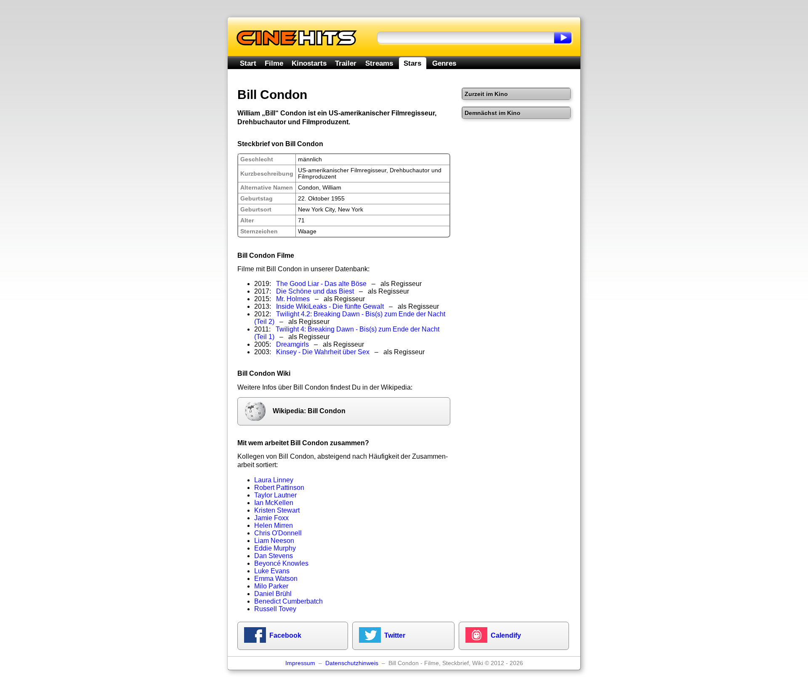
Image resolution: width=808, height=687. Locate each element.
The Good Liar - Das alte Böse (321, 283)
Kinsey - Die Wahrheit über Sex (322, 352)
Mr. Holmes (293, 298)
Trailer (345, 63)
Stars (412, 63)
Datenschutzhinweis (351, 663)
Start (248, 63)
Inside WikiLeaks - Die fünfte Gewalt (330, 306)
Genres (444, 63)
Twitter (394, 635)
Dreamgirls (292, 344)
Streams (379, 63)
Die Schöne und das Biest (315, 291)
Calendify (506, 635)
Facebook (285, 635)
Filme (274, 63)
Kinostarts (309, 63)
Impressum (300, 663)
